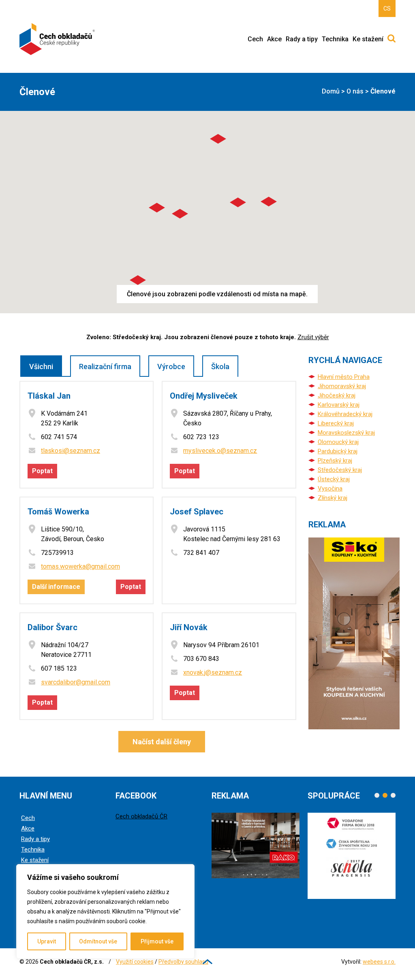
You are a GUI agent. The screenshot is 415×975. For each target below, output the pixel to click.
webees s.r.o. (379, 961)
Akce (274, 39)
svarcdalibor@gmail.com (75, 682)
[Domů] (57, 39)
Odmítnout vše (98, 941)
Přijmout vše (157, 941)
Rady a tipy (302, 39)
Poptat (42, 471)
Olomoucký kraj (338, 442)
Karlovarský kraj (338, 404)
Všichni (41, 366)
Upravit (46, 941)
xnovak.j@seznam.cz (212, 672)
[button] (137, 280)
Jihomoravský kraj (342, 386)
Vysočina (330, 488)
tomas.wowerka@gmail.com (80, 566)
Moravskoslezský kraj (346, 432)
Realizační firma (105, 366)
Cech (255, 39)
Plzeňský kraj (335, 460)
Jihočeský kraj (336, 395)
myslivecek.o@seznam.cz (220, 451)
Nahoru (207, 961)
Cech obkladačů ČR (141, 816)
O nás (355, 91)
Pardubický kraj (337, 451)
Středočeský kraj (340, 470)
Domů (331, 91)
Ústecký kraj (334, 479)
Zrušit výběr (313, 337)
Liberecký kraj (336, 423)
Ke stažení (368, 39)
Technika (335, 39)
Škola (220, 366)
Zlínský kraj (332, 497)
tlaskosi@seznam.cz (70, 451)
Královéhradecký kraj (345, 414)
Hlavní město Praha (344, 376)
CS (387, 8)
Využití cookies (135, 961)
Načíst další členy (162, 741)
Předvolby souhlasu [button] (183, 961)
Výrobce (171, 366)
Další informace (56, 587)
